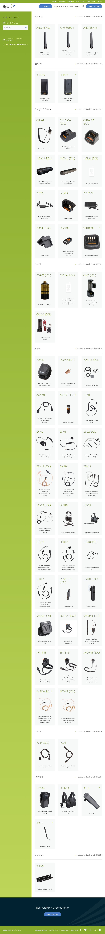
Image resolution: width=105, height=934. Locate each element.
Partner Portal (80, 1)
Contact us (74, 930)
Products (57, 6)
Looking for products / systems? (14, 39)
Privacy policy (53, 930)
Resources (71, 1)
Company (77, 6)
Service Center (90, 1)
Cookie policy (64, 930)
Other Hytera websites (59, 1)
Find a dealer (94, 6)
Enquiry (45, 6)
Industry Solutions (67, 6)
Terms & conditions (41, 930)
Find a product (52, 914)
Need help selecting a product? (17, 44)
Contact (99, 1)
